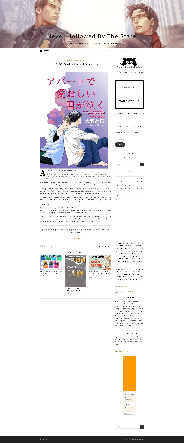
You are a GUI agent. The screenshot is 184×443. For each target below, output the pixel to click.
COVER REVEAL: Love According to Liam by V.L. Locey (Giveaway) (74, 291)
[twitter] (138, 51)
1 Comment (82, 68)
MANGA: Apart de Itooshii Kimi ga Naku (76, 63)
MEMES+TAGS (78, 51)
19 (125, 188)
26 (125, 192)
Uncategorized (79, 60)
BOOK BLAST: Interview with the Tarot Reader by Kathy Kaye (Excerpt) (100, 274)
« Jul (116, 199)
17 (117, 188)
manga (69, 60)
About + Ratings (108, 51)
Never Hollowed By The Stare (92, 36)
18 (121, 188)
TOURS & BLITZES (92, 51)
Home (55, 51)
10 (117, 185)
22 (137, 188)
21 (133, 188)
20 (129, 188)
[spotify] (143, 51)
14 (133, 185)
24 (117, 192)
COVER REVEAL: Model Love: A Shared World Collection (51, 273)
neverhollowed (48, 246)
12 (125, 185)
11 (121, 185)
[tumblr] (43, 440)
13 (129, 185)
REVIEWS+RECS (64, 51)
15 (137, 185)
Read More (76, 239)
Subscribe (120, 144)
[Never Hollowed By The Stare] (46, 50)
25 (121, 192)
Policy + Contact (125, 51)
